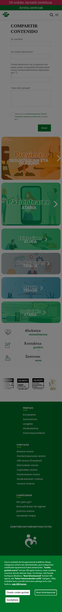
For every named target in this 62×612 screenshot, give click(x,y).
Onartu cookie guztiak (18, 592)
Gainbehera (12, 600)
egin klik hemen (19, 584)
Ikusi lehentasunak (45, 592)
